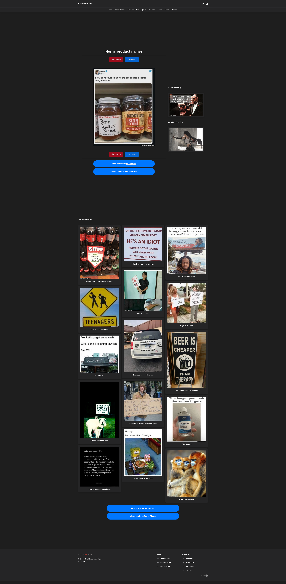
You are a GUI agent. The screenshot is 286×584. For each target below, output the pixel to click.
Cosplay (131, 10)
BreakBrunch (90, 559)
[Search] (207, 4)
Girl (137, 10)
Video (111, 10)
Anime (160, 10)
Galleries (152, 10)
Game (167, 10)
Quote (144, 10)
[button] (203, 4)
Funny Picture (120, 10)
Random (174, 10)
